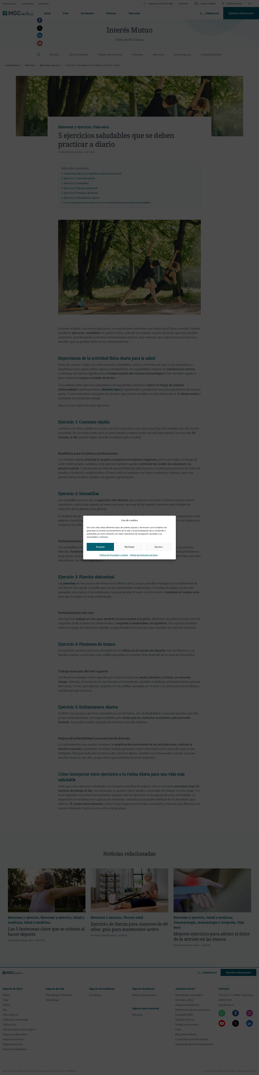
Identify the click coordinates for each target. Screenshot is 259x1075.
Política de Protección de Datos (144, 554)
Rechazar (129, 546)
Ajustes (159, 546)
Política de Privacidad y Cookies (114, 554)
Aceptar (100, 546)
